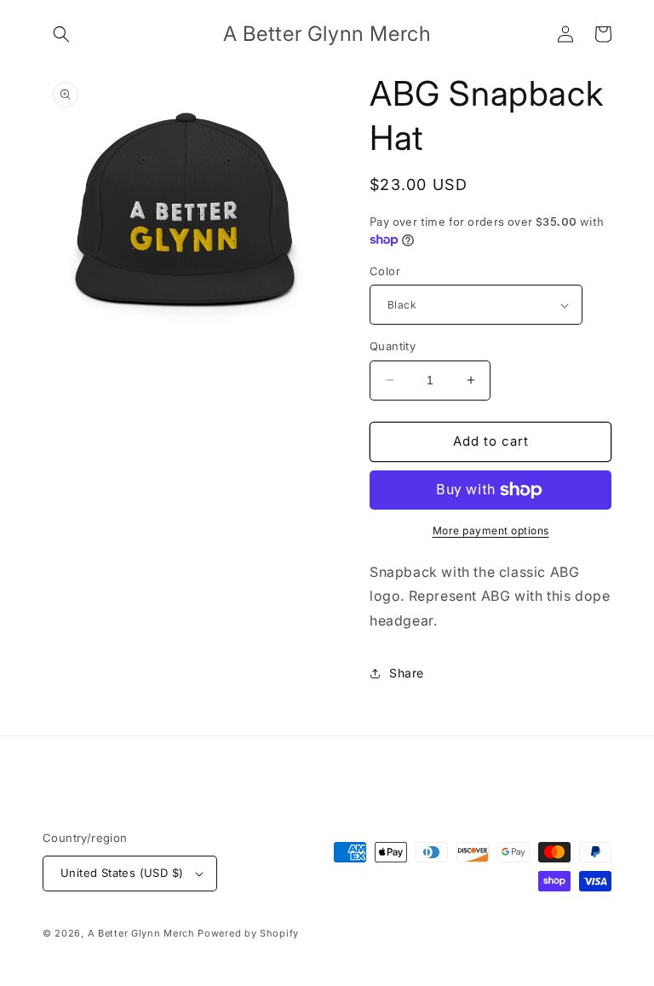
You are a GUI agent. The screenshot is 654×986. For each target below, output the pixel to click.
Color (385, 271)
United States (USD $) (121, 872)
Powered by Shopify (248, 933)
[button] (61, 34)
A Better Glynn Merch (141, 933)
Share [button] (406, 673)
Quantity (393, 346)
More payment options (491, 530)
